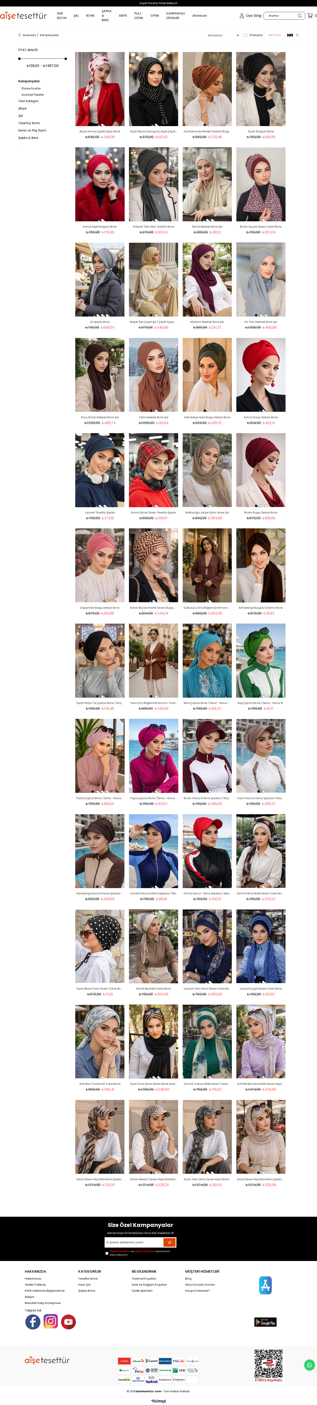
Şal (20, 115)
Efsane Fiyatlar (31, 88)
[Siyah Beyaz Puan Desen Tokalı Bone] (100, 946)
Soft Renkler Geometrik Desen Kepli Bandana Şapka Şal (260, 1084)
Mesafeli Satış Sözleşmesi (43, 1303)
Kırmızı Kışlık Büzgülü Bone (100, 226)
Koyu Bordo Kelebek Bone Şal (100, 417)
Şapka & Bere (28, 137)
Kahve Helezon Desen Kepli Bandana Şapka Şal (153, 1179)
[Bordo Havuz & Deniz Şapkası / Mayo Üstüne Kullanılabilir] (207, 756)
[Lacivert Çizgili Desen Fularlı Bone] (261, 946)
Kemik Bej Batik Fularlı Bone (153, 988)
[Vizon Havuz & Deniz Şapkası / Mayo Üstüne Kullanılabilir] (261, 756)
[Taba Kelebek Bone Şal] (153, 375)
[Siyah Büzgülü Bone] (261, 89)
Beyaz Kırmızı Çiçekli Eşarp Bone (100, 131)
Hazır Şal (84, 1285)
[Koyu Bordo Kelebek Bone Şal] (100, 375)
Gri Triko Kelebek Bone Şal (261, 322)
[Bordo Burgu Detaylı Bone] (261, 470)
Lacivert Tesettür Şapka (100, 512)
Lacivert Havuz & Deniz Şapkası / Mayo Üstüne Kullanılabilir (153, 893)
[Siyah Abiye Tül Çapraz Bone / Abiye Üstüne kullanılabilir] (100, 661)
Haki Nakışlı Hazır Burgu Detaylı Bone (207, 417)
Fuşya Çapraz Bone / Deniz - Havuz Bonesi (153, 798)
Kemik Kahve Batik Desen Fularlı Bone (260, 893)
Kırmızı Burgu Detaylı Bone (261, 417)
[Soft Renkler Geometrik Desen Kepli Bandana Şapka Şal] (261, 1041)
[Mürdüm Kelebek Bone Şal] (207, 279)
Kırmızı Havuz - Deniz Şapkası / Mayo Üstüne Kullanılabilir (207, 893)
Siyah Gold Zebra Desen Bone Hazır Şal (153, 1084)
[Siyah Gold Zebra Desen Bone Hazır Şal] (153, 1041)
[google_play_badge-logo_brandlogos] (265, 1322)
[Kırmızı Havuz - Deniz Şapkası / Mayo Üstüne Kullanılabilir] (207, 851)
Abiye (22, 108)
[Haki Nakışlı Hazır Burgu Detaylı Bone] (207, 375)
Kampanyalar (29, 81)
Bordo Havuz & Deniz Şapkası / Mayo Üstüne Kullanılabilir (207, 798)
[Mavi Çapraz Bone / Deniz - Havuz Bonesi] (207, 661)
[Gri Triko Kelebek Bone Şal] (261, 279)
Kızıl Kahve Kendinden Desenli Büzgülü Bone (207, 131)
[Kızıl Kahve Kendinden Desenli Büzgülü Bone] (207, 89)
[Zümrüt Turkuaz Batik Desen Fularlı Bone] (207, 1041)
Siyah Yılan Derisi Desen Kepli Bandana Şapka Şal (207, 1179)
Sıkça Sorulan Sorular (200, 1285)
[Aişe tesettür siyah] (47, 1360)
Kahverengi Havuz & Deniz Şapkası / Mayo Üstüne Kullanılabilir (100, 893)
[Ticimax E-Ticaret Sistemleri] (158, 1401)
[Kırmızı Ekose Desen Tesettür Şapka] (153, 470)
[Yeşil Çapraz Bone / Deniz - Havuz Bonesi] (261, 661)
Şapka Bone (86, 1291)
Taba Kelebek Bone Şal (153, 417)
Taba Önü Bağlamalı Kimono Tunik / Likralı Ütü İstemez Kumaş (153, 703)
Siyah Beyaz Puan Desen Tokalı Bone (100, 988)
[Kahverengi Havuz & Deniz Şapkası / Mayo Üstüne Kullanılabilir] (100, 851)
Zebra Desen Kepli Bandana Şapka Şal (100, 1179)
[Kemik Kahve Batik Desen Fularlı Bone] (261, 851)
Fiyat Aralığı (28, 50)
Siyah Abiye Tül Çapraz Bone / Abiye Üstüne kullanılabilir (100, 703)
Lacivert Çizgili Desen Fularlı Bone (261, 988)
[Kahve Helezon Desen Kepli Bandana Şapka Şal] (153, 1137)
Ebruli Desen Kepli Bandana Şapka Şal (260, 1179)
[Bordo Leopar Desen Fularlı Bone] (261, 184)
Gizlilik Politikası (35, 1285)
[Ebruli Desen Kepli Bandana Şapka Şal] (261, 1137)
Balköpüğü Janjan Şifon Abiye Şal (207, 512)
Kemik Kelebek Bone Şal (207, 226)
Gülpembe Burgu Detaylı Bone (99, 608)
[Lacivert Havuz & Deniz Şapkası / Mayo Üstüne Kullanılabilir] (153, 851)
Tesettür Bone (29, 123)
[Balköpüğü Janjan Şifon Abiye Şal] (207, 470)
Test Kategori (28, 101)
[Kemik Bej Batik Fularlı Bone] (153, 946)
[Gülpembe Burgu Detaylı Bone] (100, 565)
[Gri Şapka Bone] (100, 279)
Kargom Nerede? (197, 1291)
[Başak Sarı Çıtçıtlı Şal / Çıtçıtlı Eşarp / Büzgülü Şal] (153, 279)
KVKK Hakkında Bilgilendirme (45, 1291)
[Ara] (299, 15)
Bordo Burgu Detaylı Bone (260, 512)
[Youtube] (68, 1322)
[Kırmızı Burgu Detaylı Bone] (261, 375)
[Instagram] (50, 1321)
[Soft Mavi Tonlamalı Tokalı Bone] (100, 1041)
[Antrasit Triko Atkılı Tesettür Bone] (153, 184)
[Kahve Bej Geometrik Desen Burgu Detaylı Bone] (153, 565)
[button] (97, 125)
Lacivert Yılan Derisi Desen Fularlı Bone (207, 988)
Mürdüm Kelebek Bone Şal (207, 322)
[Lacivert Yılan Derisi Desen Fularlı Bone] (207, 946)
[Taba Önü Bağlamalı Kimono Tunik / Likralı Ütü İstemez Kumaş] (153, 661)
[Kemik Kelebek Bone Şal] (207, 184)
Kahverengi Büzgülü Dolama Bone (261, 608)
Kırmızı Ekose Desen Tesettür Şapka (153, 512)
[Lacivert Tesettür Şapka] (100, 470)
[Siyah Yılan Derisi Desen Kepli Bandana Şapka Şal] (207, 1137)
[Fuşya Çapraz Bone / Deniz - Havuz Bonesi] (153, 756)
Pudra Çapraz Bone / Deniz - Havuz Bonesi (100, 798)
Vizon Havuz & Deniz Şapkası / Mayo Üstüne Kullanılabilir (260, 798)
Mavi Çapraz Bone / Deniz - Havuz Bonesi (207, 703)
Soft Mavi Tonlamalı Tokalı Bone (100, 1084)
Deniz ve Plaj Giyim (32, 130)
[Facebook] (33, 1322)
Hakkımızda (33, 1279)
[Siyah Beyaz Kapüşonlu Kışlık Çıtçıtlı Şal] (153, 89)
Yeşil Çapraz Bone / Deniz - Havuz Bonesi (260, 703)
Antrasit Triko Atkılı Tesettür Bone (153, 226)
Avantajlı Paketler (33, 94)
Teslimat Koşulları (144, 1279)
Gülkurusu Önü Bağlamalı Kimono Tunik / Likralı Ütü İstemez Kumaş (207, 608)
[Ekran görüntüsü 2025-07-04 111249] (270, 1365)
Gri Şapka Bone (100, 322)
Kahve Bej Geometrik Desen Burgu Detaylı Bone (153, 608)
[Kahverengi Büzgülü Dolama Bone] (261, 565)
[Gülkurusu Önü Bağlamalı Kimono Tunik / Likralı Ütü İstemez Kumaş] (207, 565)
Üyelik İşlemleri (142, 1291)
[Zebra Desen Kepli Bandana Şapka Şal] (100, 1137)
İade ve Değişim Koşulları (149, 1285)
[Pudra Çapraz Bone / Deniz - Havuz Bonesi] (100, 756)
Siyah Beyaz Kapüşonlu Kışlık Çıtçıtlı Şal (153, 131)
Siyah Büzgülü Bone (261, 131)
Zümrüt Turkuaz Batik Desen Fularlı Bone (207, 1084)
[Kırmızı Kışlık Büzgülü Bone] (100, 184)
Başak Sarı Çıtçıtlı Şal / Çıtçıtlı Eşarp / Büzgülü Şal (153, 322)
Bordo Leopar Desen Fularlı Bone (261, 226)
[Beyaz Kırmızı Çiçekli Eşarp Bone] (100, 89)
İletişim (30, 1297)
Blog (188, 1279)
